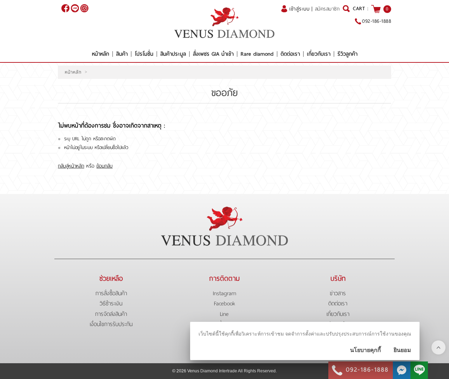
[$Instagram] (84, 8)
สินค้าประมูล (173, 54)
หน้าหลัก (100, 54)
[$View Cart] (376, 9)
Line (224, 314)
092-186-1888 (376, 21)
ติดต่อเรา (290, 54)
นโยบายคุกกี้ (365, 350)
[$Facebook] (65, 8)
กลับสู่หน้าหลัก (71, 166)
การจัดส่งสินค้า (111, 314)
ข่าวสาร (338, 293)
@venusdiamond (75, 8)
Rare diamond (257, 54)
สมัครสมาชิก (327, 9)
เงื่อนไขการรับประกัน (111, 324)
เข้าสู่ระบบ (299, 9)
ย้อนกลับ (104, 166)
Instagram (224, 293)
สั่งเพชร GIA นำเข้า (213, 54)
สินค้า (122, 54)
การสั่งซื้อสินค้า (111, 293)
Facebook (224, 303)
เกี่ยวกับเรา (318, 54)
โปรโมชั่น (144, 54)
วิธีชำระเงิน (111, 303)
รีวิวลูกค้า (347, 54)
